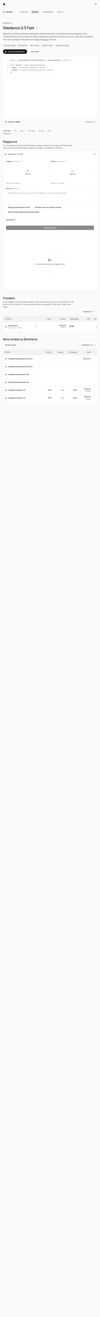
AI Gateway (8, 12)
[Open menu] (95, 4)
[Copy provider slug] (36, 326)
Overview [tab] (7, 131)
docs (8, 304)
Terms (37, 39)
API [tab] (15, 131)
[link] (15, 51)
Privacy (45, 39)
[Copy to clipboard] (93, 60)
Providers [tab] (31, 131)
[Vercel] (4, 4)
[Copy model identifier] (37, 28)
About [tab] (22, 131)
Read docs (89, 122)
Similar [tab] (41, 131)
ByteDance (7, 23)
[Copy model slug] (37, 359)
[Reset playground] (94, 154)
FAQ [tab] (49, 131)
